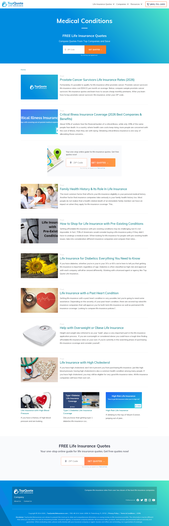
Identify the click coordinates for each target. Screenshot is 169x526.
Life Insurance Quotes (102, 4)
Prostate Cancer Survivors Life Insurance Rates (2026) (97, 80)
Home (23, 70)
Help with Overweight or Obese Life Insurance (92, 328)
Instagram (149, 500)
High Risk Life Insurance (117, 410)
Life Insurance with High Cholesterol (85, 362)
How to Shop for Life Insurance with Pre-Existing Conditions (101, 223)
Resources (135, 4)
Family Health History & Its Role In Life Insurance (93, 189)
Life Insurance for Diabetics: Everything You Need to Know (100, 258)
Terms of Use (102, 55)
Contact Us (28, 501)
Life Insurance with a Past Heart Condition (89, 293)
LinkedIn (145, 500)
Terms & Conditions (128, 513)
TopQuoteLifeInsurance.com (57, 513)
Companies (121, 4)
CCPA (139, 513)
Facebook (137, 500)
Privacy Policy (113, 513)
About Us (17, 501)
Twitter (141, 500)
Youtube (153, 500)
